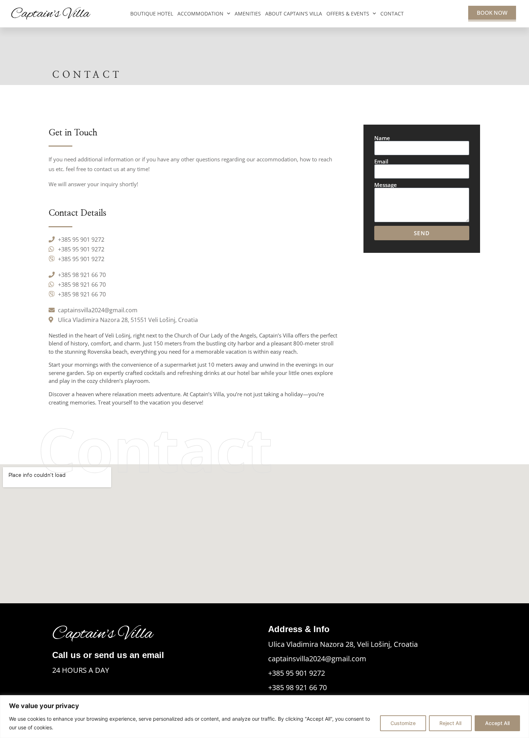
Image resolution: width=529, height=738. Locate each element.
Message (385, 185)
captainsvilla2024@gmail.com (317, 658)
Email (381, 161)
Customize (403, 723)
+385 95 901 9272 (296, 673)
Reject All (450, 723)
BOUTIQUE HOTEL (151, 13)
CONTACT (392, 13)
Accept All (497, 723)
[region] (264, 716)
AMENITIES (248, 13)
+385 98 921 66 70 (297, 687)
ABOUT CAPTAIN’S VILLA (293, 13)
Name (382, 138)
